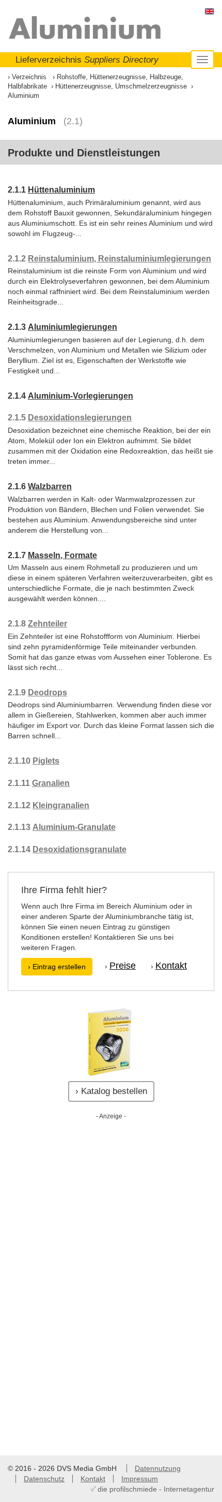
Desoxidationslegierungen (80, 417)
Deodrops (47, 692)
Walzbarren (50, 486)
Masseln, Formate (62, 555)
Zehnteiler (47, 623)
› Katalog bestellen (111, 1091)
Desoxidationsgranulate (79, 849)
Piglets (46, 760)
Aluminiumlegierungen (72, 327)
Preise (122, 965)
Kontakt (171, 965)
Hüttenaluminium (61, 189)
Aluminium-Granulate (74, 827)
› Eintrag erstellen (57, 967)
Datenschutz (44, 1479)
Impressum (139, 1479)
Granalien (51, 783)
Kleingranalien (61, 805)
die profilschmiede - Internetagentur (156, 1489)
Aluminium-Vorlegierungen (80, 395)
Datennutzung (158, 1468)
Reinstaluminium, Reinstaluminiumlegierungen (119, 258)
